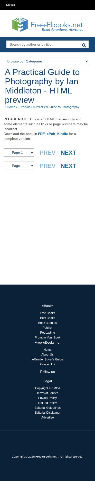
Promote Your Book (47, 337)
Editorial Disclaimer (47, 412)
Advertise (47, 417)
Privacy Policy (47, 398)
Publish (48, 327)
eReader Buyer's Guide (47, 359)
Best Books (47, 318)
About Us (47, 354)
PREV (48, 152)
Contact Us (47, 364)
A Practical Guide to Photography (56, 107)
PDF (41, 134)
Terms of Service (47, 393)
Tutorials (24, 107)
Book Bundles (47, 323)
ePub (51, 134)
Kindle (62, 134)
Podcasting (47, 332)
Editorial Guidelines (48, 407)
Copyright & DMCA (47, 388)
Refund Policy (47, 403)
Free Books (47, 313)
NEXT (68, 152)
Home (11, 107)
